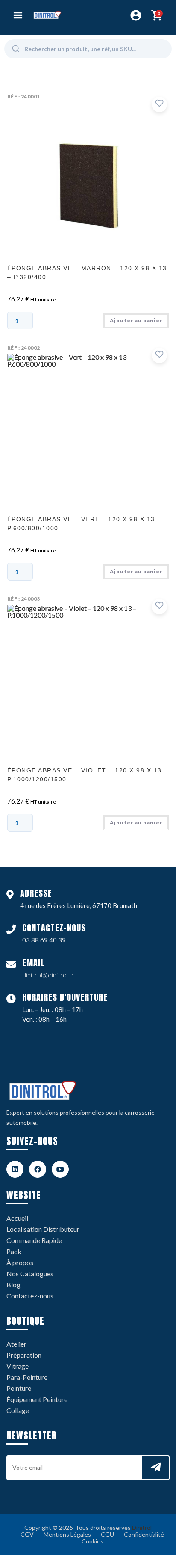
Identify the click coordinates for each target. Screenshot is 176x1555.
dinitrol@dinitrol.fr (48, 975)
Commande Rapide (34, 1240)
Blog (13, 1284)
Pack (13, 1251)
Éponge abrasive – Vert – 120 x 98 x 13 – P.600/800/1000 (84, 524)
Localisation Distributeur (42, 1229)
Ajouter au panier (136, 320)
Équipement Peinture (36, 1399)
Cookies (92, 1541)
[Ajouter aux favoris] (159, 104)
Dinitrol (142, 1527)
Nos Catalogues (29, 1273)
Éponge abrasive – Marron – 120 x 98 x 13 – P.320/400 (87, 272)
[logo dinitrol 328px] (47, 15)
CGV (27, 1534)
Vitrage (17, 1366)
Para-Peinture (26, 1377)
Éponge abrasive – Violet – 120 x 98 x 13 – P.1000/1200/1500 (87, 775)
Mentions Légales (67, 1534)
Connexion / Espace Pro (136, 15)
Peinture (18, 1388)
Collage (17, 1410)
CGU (107, 1534)
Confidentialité (144, 1534)
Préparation (23, 1355)
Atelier (16, 1344)
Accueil (17, 1218)
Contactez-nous (29, 1296)
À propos (19, 1262)
